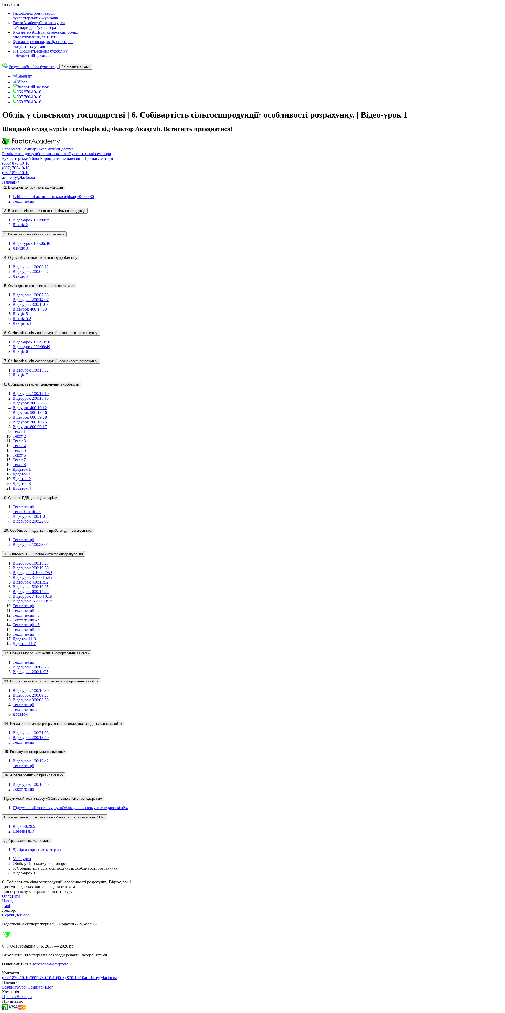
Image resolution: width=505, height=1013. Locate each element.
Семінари (30, 149)
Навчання (10, 182)
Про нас (90, 158)
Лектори (105, 158)
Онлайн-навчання (53, 153)
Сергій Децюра (15, 915)
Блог (6, 149)
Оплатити (11, 896)
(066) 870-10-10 (15, 163)
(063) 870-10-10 (15, 172)
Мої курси (22, 859)
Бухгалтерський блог (21, 158)
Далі (6, 905)
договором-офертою (50, 964)
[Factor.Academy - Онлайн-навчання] (31, 144)
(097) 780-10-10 (15, 168)
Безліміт (9, 987)
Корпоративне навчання (61, 158)
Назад (7, 901)
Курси (16, 149)
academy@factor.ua (18, 177)
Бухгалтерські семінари (90, 153)
